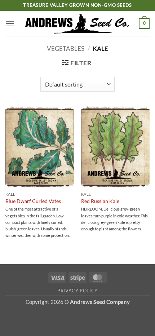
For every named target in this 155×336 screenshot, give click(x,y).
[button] (10, 23)
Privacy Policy (77, 290)
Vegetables (65, 48)
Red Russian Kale (100, 201)
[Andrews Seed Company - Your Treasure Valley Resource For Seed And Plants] (77, 23)
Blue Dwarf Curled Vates (33, 201)
